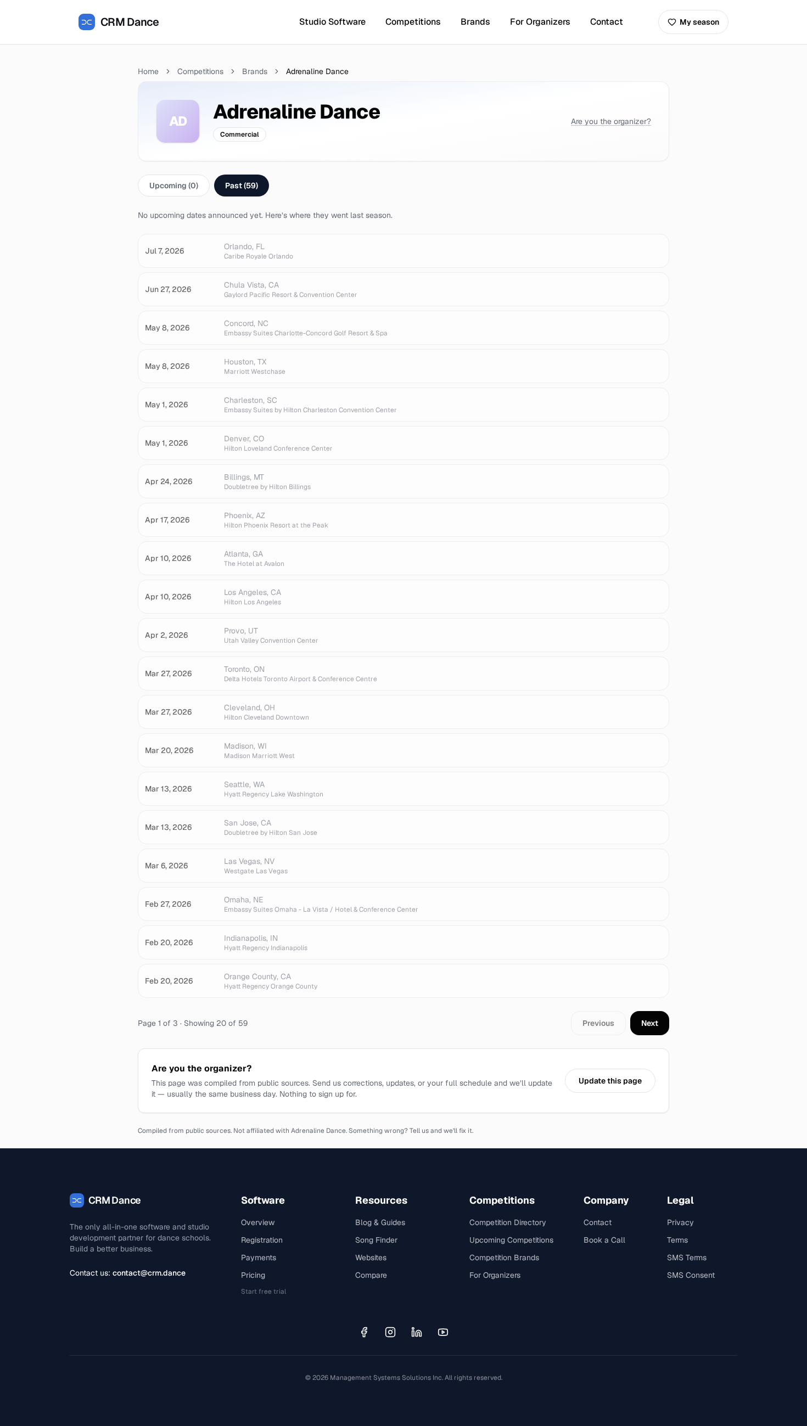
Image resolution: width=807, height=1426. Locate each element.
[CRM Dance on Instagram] (390, 1332)
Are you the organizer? (611, 121)
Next (649, 1023)
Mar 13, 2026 (168, 789)
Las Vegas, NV (249, 861)
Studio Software (332, 21)
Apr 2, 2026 (166, 635)
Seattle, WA (244, 784)
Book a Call (604, 1240)
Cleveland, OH (249, 707)
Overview (257, 1222)
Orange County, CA (257, 976)
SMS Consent (691, 1275)
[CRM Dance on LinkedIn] (417, 1332)
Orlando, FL (244, 246)
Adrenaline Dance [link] (317, 71)
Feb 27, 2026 (168, 904)
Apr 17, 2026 (167, 520)
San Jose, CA (247, 823)
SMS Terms (687, 1257)
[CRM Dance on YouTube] (443, 1332)
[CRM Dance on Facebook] (364, 1332)
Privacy (680, 1222)
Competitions (413, 21)
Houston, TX (245, 362)
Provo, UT (241, 631)
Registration (262, 1240)
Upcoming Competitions (511, 1240)
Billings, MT (244, 477)
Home (148, 71)
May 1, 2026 (166, 404)
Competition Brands (504, 1257)
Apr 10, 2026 (168, 558)
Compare (371, 1275)
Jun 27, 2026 (168, 289)
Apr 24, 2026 (168, 481)
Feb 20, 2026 (169, 942)
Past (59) (241, 185)
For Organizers (540, 21)
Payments (258, 1257)
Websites (370, 1257)
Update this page (610, 1081)
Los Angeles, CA (252, 592)
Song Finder (376, 1240)
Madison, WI (245, 746)
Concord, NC (246, 323)
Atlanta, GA (243, 554)
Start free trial (263, 1291)
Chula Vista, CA (251, 285)
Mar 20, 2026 (169, 750)
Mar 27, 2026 (168, 673)
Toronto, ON (244, 669)
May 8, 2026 (167, 328)
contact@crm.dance (149, 1273)
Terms (677, 1240)
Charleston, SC (250, 400)
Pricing (253, 1275)
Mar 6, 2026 (166, 866)
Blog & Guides (380, 1222)
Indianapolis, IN (251, 938)
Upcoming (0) (173, 185)
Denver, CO (244, 438)
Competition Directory (507, 1222)
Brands (475, 21)
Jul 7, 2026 (164, 251)
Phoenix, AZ (244, 515)
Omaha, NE (243, 900)
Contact (606, 21)
